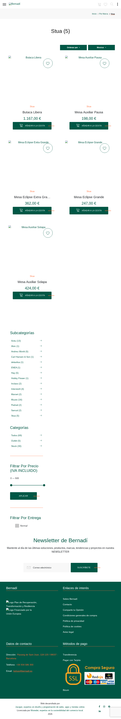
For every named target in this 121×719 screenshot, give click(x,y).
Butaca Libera (32, 112)
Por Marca (103, 14)
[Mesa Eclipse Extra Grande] (32, 164)
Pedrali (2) (16, 405)
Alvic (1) (15, 346)
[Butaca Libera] (32, 79)
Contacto (67, 604)
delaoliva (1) (17, 362)
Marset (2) (16, 394)
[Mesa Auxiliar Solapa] (32, 249)
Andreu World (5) (19, 351)
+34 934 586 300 (24, 664)
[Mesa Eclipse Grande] (88, 164)
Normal (23, 525)
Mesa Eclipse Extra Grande (32, 197)
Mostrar (100, 47)
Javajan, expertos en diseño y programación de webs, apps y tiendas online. (50, 707)
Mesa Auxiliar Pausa (89, 112)
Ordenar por (72, 47)
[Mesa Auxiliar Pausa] (88, 79)
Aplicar (23, 496)
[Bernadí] (19, 4)
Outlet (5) (16, 440)
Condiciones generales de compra (80, 615)
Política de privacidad (73, 621)
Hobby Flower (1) (20, 378)
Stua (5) (15, 415)
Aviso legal (68, 632)
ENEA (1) (15, 367)
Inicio (94, 14)
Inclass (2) (16, 383)
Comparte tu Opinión (73, 610)
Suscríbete (84, 567)
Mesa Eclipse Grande (89, 197)
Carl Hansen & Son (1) (22, 357)
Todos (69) (16, 435)
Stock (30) (16, 446)
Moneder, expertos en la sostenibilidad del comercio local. (57, 710)
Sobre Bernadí (70, 599)
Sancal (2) (16, 410)
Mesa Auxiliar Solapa (32, 282)
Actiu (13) (16, 341)
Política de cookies (72, 626)
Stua (32, 106)
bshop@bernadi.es (22, 671)
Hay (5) (15, 373)
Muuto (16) (16, 399)
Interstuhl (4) (17, 389)
